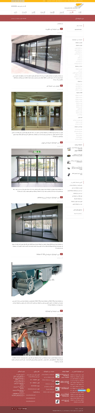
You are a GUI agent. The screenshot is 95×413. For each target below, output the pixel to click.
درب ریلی (80, 55)
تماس (15, 13)
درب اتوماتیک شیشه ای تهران (50, 143)
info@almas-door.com (32, 389)
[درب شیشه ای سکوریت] (61, 71)
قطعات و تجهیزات (79, 92)
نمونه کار (24, 13)
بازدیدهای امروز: (20, 376)
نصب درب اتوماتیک (79, 78)
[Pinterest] (13, 1)
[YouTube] (22, 1)
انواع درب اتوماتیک (79, 45)
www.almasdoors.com (30, 398)
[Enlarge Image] (36, 36)
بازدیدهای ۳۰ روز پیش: (18, 387)
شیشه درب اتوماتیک (78, 99)
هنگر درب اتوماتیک (79, 112)
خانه (79, 13)
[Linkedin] (15, 1)
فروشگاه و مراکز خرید (78, 139)
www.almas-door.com (30, 401)
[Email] (12, 1)
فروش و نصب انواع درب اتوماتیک (76, 201)
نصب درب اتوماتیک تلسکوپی (77, 204)
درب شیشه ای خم (79, 61)
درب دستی (80, 71)
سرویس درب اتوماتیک (78, 74)
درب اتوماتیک (80, 81)
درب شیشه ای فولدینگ (78, 63)
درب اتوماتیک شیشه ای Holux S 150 (48, 254)
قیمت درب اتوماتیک (79, 122)
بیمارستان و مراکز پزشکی (78, 131)
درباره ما (76, 408)
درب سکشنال (80, 57)
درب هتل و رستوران (79, 133)
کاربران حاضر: (20, 375)
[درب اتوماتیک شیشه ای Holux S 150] (61, 297)
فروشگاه (69, 1)
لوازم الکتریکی (79, 109)
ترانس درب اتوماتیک (78, 95)
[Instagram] (18, 1)
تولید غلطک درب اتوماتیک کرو (77, 196)
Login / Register (58, 1)
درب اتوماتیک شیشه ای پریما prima (48, 197)
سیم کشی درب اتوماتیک (78, 76)
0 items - (50, 1)
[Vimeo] (17, 1)
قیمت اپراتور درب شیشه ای (77, 120)
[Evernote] (20, 1)
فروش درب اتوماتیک (78, 90)
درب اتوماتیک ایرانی (79, 86)
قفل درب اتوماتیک (79, 105)
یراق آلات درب (79, 114)
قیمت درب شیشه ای (78, 124)
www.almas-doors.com (30, 395)
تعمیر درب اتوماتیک (79, 69)
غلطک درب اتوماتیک (78, 101)
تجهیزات (52, 13)
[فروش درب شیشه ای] (61, 128)
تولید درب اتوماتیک (79, 84)
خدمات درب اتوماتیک (78, 66)
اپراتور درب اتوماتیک (79, 42)
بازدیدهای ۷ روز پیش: (19, 383)
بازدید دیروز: (21, 380)
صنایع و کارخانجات (79, 137)
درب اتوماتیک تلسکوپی (78, 50)
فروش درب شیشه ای (53, 86)
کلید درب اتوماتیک (79, 107)
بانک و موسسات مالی (78, 129)
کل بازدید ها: (21, 394)
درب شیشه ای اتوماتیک (52, 311)
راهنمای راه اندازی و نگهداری (77, 73)
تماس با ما (65, 1)
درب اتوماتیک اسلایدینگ (78, 198)
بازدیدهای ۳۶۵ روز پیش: (18, 390)
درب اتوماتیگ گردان (79, 52)
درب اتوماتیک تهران (79, 88)
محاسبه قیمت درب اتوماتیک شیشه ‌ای (76, 185)
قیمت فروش (80, 117)
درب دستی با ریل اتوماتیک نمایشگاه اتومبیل (75, 190)
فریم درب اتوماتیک (79, 103)
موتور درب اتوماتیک (79, 111)
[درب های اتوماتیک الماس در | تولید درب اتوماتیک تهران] (74, 8)
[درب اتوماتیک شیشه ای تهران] (61, 185)
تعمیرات (61, 13)
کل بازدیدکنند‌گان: (20, 395)
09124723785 (80, 1)
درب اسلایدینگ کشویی (78, 54)
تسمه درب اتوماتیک (79, 97)
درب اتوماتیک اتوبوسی (78, 48)
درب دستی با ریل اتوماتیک (77, 193)
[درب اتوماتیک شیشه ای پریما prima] (61, 240)
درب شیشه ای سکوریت (52, 29)
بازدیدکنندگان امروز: (19, 378)
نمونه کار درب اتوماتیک (78, 126)
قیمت (33, 13)
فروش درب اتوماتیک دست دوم (77, 188)
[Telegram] (23, 1)
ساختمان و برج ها (79, 135)
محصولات (42, 13)
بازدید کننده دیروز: (19, 382)
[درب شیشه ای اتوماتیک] (61, 353)
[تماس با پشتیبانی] (88, 390)
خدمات (71, 13)
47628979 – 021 (74, 1)
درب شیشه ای (59, 32)
